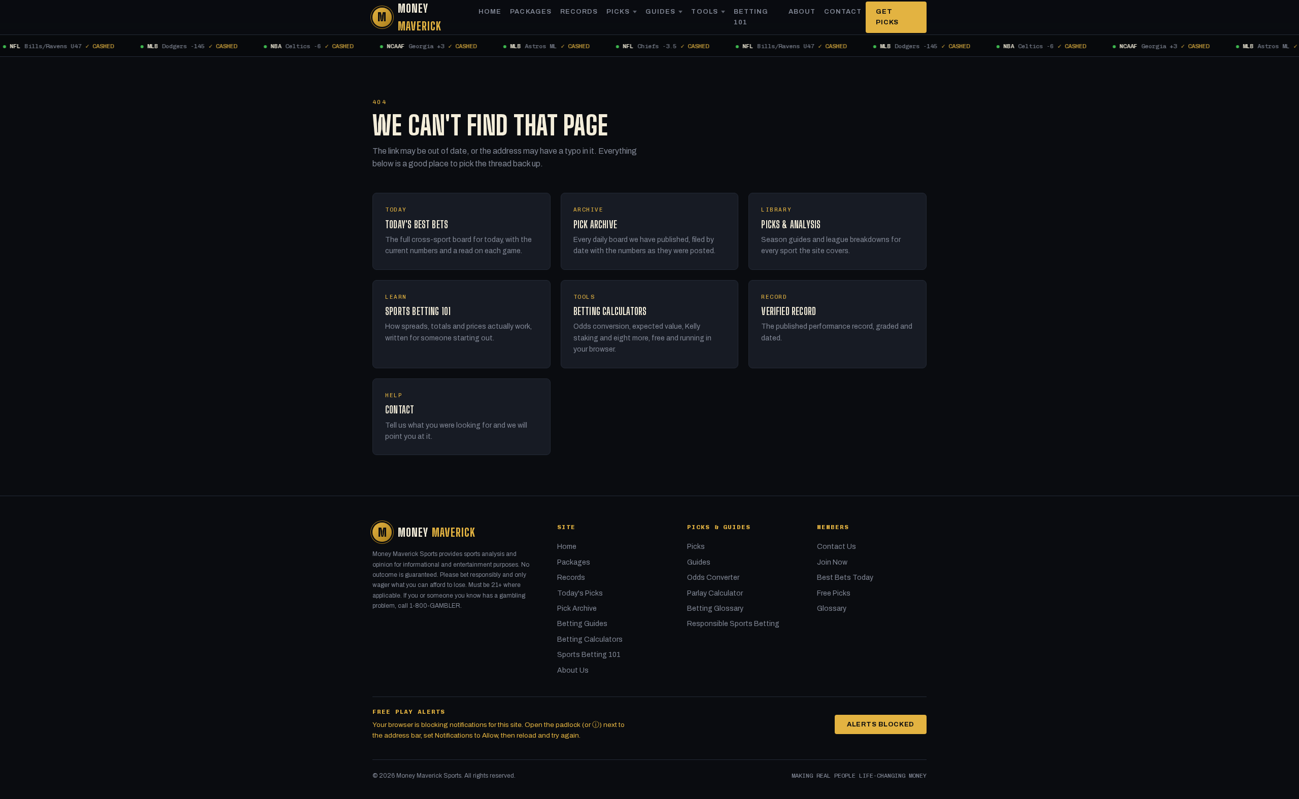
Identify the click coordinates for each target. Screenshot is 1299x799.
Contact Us (836, 546)
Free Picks (833, 593)
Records (579, 11)
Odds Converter (713, 577)
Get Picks (887, 17)
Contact (843, 11)
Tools (704, 11)
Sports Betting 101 (589, 654)
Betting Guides (582, 624)
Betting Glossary (715, 608)
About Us (573, 670)
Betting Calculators (590, 639)
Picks (618, 11)
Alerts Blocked (880, 724)
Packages (530, 11)
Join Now (832, 562)
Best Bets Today (845, 577)
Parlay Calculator (715, 593)
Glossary (831, 608)
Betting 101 (751, 17)
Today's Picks (580, 593)
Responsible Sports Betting (733, 624)
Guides (660, 11)
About (802, 11)
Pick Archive (577, 608)
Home (489, 11)
